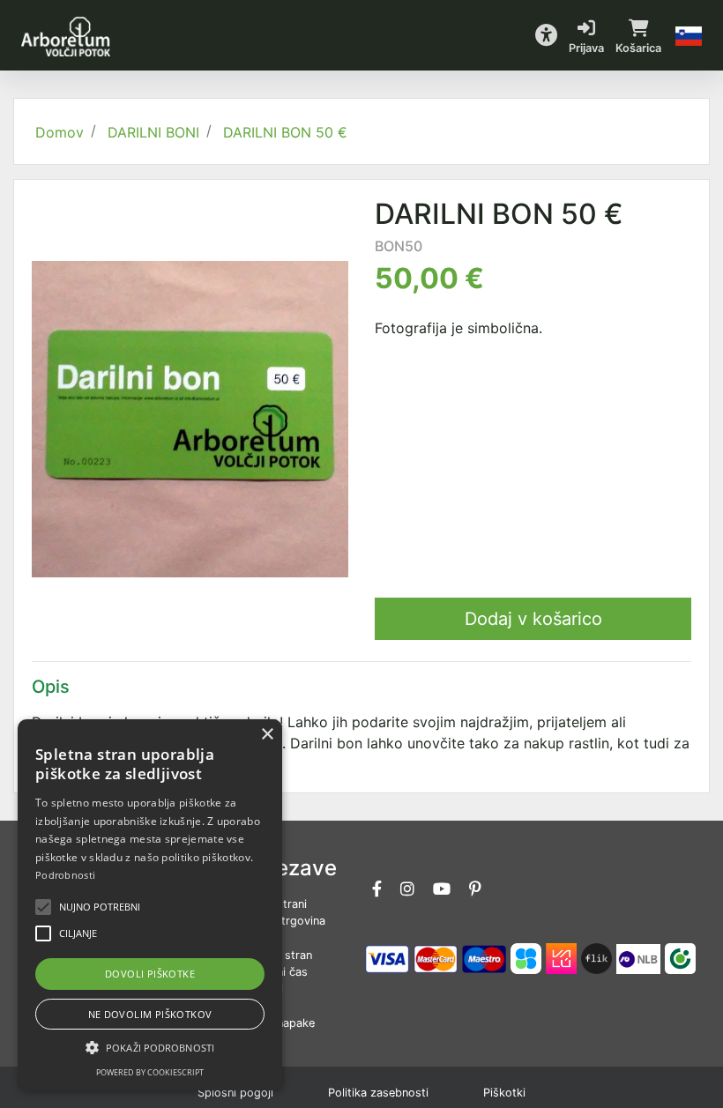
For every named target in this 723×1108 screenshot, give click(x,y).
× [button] (266, 734)
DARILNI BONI (153, 132)
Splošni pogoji (235, 1092)
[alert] (150, 904)
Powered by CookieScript (150, 1072)
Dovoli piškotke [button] (150, 973)
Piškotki (504, 1092)
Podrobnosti (65, 874)
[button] (546, 35)
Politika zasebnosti (378, 1092)
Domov (59, 132)
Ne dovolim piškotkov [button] (150, 1014)
